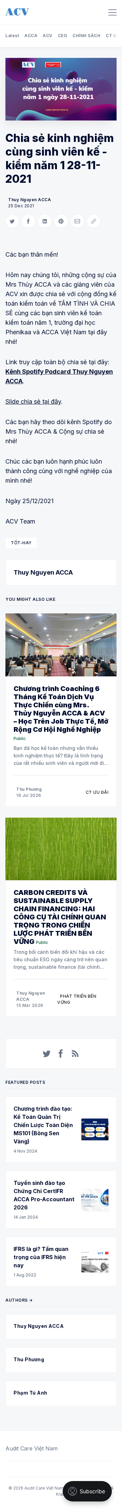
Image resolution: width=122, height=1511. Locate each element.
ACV (48, 35)
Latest (12, 35)
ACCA (30, 35)
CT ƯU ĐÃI (97, 792)
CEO (62, 35)
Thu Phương (29, 789)
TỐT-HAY (21, 542)
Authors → (19, 1300)
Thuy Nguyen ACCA (29, 199)
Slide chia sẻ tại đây (33, 401)
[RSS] (75, 1053)
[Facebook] (61, 1053)
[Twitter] (47, 1053)
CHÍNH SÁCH (86, 35)
